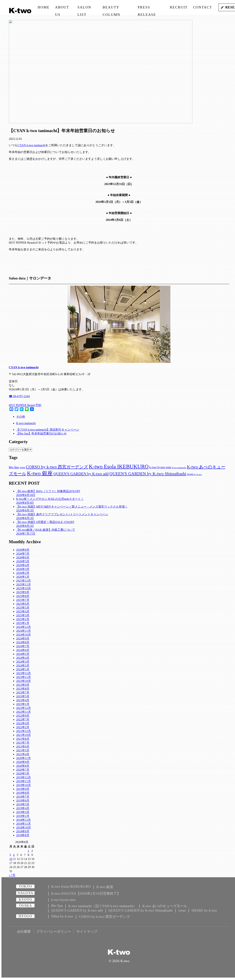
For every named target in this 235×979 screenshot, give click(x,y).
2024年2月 (22, 665)
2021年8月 (22, 738)
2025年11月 (23, 584)
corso (22, 467)
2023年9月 (22, 684)
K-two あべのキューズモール (164, 906)
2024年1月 (22, 669)
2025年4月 (22, 611)
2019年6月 (22, 800)
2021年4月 (22, 754)
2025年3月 (22, 615)
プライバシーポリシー (53, 931)
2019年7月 (22, 796)
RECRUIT (178, 7)
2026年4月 (22, 565)
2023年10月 (23, 680)
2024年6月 (22, 650)
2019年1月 (22, 816)
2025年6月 (22, 603)
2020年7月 (22, 769)
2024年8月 (22, 642)
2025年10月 (23, 588)
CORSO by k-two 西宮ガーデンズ (57, 466)
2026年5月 (22, 561)
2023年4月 (22, 700)
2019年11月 (23, 781)
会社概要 (24, 931)
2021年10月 (23, 735)
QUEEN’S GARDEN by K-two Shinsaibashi (141, 910)
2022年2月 (22, 727)
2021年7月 (22, 742)
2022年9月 (22, 715)
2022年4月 (22, 723)
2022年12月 (23, 707)
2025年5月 (22, 607)
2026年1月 (22, 576)
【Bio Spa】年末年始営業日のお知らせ (41, 433)
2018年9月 (22, 831)
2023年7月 (22, 692)
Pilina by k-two (62, 916)
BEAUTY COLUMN (111, 8)
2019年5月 (22, 804)
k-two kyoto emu (160, 467)
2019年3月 (22, 812)
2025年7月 (22, 599)
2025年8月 (22, 596)
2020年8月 (22, 765)
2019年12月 (23, 777)
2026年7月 (22, 553)
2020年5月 (22, 773)
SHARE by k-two (194, 474)
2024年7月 (22, 646)
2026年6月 (22, 557)
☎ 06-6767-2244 (19, 396)
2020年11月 (23, 758)
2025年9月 (22, 592)
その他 (20, 416)
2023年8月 (22, 688)
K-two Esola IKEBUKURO (119, 466)
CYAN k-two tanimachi (31, 145)
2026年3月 (22, 569)
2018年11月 (23, 823)
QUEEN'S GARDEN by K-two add (81, 474)
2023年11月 (23, 677)
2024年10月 (23, 634)
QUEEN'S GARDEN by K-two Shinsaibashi (147, 473)
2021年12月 (23, 731)
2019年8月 (22, 792)
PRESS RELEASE (147, 8)
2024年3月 (22, 661)
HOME (44, 7)
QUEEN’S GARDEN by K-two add (77, 910)
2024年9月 (22, 638)
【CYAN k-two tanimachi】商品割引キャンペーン (47, 429)
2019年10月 (23, 785)
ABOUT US (62, 8)
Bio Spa (14, 467)
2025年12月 (23, 580)
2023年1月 (22, 704)
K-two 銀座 (40, 473)
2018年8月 (22, 835)
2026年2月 (22, 572)
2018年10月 (23, 827)
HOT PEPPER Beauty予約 (25, 405)
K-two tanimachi (26, 423)
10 (10, 859)
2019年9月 (22, 789)
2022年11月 (23, 711)
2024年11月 (23, 630)
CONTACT (202, 7)
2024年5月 (22, 653)
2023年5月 (22, 696)
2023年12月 (23, 673)
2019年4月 (22, 808)
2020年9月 (22, 762)
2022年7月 (22, 719)
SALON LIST (84, 8)
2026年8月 (22, 549)
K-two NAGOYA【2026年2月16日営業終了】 (85, 893)
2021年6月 (22, 746)
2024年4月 (22, 657)
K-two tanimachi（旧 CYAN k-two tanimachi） (102, 906)
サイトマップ (86, 931)
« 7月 (12, 875)
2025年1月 (22, 623)
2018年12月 (23, 819)
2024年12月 (23, 626)
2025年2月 (22, 619)
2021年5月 (22, 750)
